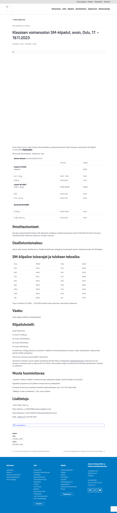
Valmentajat (37, 482)
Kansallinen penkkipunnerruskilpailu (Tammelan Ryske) (31, 451)
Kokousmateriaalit (39, 477)
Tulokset (63, 472)
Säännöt (9, 472)
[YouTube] (100, 490)
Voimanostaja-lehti (39, 491)
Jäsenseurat (37, 470)
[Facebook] (90, 490)
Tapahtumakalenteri (67, 470)
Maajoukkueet (65, 484)
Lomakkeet (37, 475)
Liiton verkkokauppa (40, 499)
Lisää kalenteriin (20, 425)
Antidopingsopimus (67, 482)
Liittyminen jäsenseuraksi (42, 472)
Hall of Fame (37, 487)
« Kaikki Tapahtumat (18, 20)
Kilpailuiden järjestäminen (69, 487)
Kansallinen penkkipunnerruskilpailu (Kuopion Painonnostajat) (83, 451)
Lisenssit (63, 479)
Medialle (36, 489)
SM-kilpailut (64, 477)
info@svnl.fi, (21, 417)
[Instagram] (95, 490)
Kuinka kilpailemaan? (13, 477)
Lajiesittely (9, 470)
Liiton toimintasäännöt (41, 496)
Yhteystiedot (37, 494)
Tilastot (63, 475)
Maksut (63, 489)
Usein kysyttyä (11, 479)
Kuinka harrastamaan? (13, 475)
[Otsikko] (9, 9)
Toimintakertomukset (40, 479)
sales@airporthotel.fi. (77, 361)
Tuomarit (36, 484)
